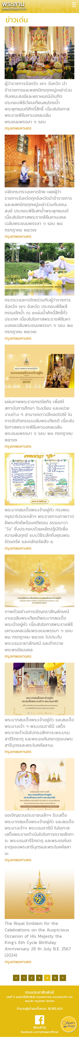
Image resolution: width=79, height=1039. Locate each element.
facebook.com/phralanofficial (39, 1032)
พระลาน (39, 1027)
